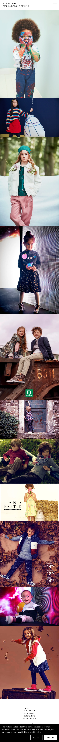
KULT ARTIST (29, 711)
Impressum (29, 713)
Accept (50, 738)
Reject (36, 738)
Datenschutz (29, 716)
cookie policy (35, 732)
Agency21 (29, 708)
